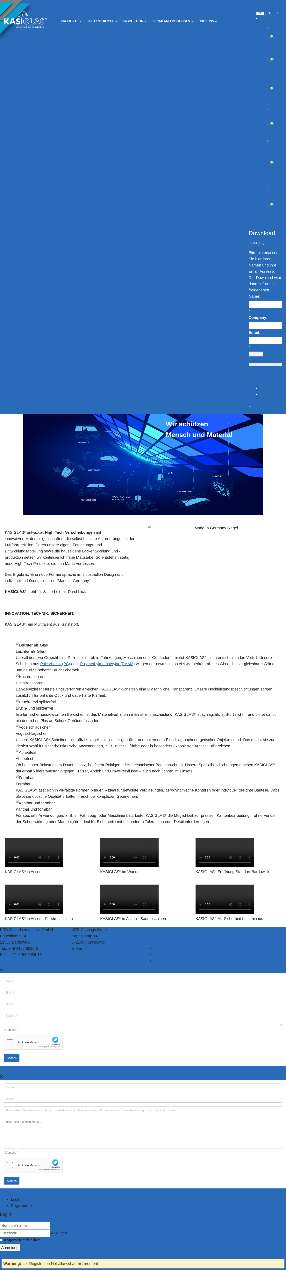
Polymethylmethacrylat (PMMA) (107, 664)
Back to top (225, 948)
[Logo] (25, 19)
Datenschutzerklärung (173, 948)
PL (278, 13)
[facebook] (280, 7)
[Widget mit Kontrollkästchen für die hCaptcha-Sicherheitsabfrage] (33, 1042)
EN (269, 13)
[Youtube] (259, 7)
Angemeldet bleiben (22, 1240)
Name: (255, 296)
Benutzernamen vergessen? (25, 1254)
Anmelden (9, 1247)
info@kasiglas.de (99, 948)
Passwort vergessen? (68, 1254)
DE (260, 13)
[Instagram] (269, 7)
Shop (264, 18)
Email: (255, 332)
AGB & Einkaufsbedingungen (179, 961)
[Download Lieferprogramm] (250, 382)
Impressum (163, 954)
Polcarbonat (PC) (55, 664)
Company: (258, 317)
